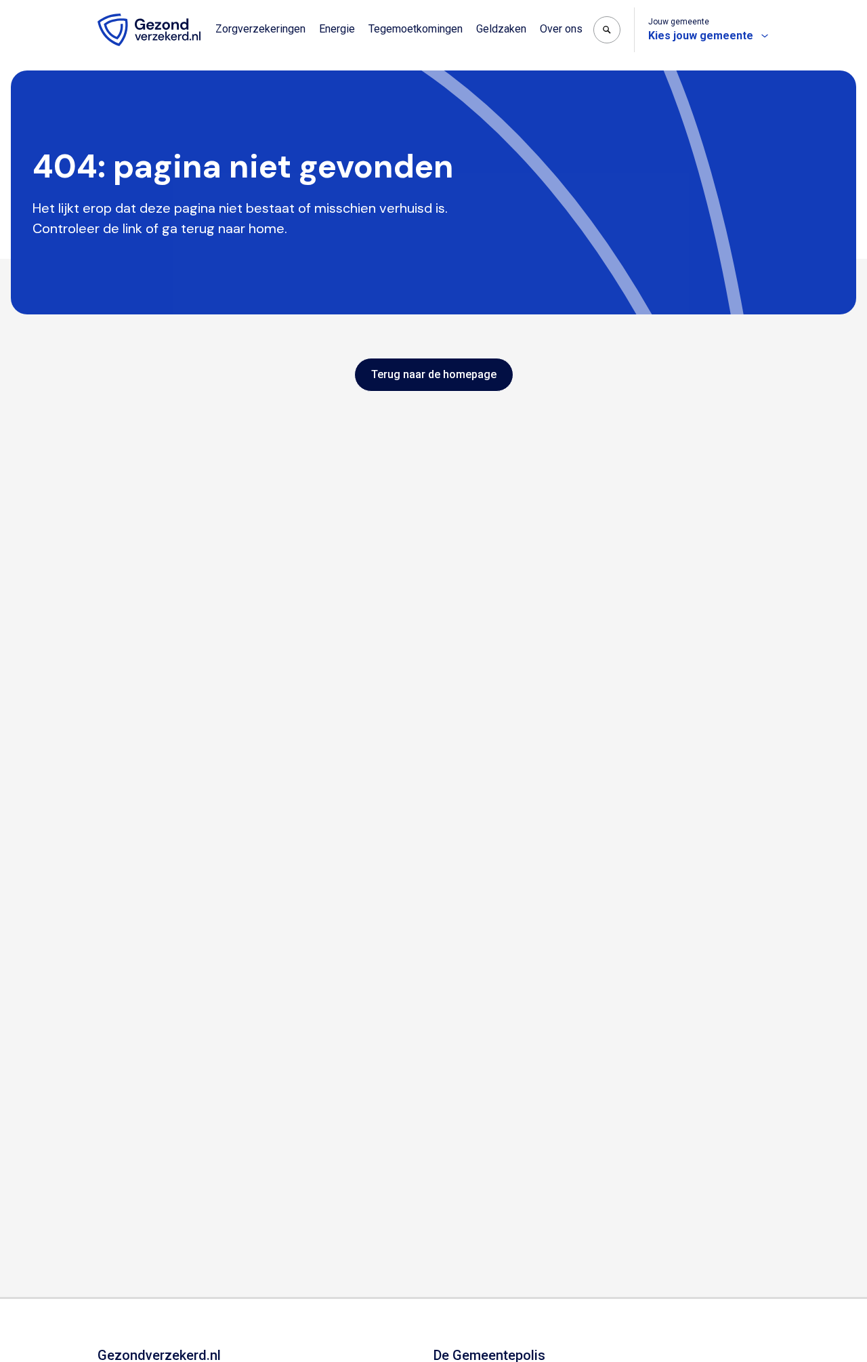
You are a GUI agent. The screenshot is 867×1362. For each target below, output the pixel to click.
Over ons (561, 28)
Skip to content (66, 12)
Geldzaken (501, 28)
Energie (337, 28)
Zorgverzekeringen (260, 28)
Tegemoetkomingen (415, 28)
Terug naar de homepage (433, 374)
